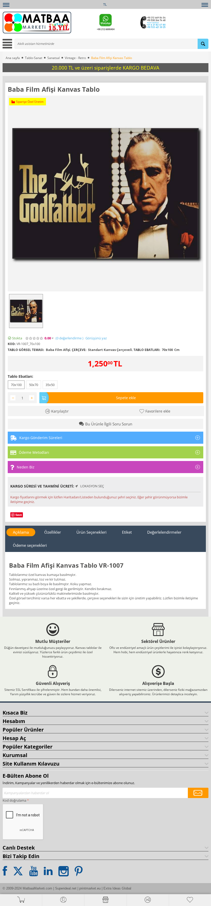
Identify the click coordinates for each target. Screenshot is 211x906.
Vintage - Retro (75, 58)
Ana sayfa (13, 58)
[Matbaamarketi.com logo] (37, 22)
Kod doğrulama (14, 800)
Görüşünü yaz (96, 338)
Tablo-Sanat (33, 58)
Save (18, 515)
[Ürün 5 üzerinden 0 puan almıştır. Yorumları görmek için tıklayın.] (34, 338)
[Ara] (203, 44)
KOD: (11, 344)
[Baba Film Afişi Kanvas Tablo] (105, 193)
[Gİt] (198, 793)
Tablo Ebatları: (20, 376)
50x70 (33, 384)
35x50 (50, 384)
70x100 (16, 384)
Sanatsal (53, 58)
